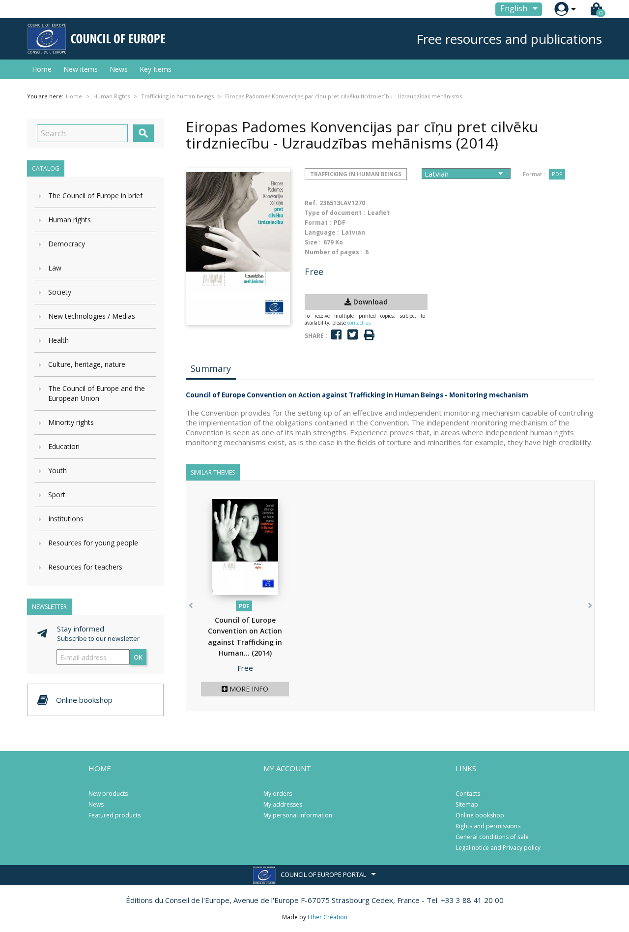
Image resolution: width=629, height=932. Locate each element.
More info (248, 688)
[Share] (336, 335)
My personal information (297, 815)
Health (58, 340)
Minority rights (71, 422)
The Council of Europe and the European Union (96, 393)
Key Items (156, 69)
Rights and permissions (488, 826)
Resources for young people (93, 542)
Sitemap (467, 804)
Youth (57, 470)
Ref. (311, 203)
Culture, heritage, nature (86, 364)
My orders (277, 793)
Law (54, 267)
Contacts (468, 793)
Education (64, 446)
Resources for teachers (85, 566)
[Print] (369, 335)
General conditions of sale (492, 837)
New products (108, 793)
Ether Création (327, 917)
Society (59, 292)
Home (42, 69)
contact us (359, 322)
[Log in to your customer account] (561, 9)
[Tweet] (352, 335)
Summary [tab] (211, 368)
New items (80, 69)
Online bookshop (480, 815)
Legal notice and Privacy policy (498, 847)
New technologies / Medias (91, 316)
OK (138, 657)
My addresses (282, 804)
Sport (56, 494)
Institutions (66, 518)
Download (369, 301)
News (119, 69)
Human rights (69, 219)
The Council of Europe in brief (95, 195)
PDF (557, 174)
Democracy (66, 243)
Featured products (114, 815)
